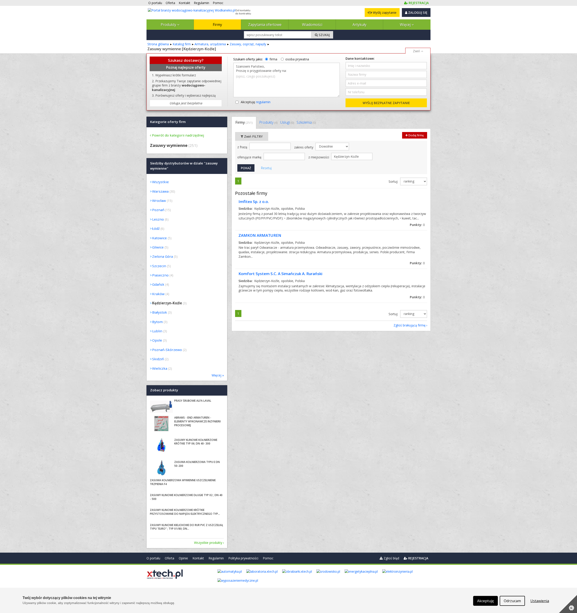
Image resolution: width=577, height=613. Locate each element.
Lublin (157, 331)
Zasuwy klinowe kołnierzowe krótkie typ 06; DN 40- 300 (195, 442)
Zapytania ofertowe (265, 24)
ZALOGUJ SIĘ (417, 12)
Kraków (158, 294)
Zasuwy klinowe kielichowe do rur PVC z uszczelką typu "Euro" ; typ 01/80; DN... (186, 527)
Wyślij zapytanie (384, 12)
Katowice (159, 238)
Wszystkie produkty (208, 542)
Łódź (156, 228)
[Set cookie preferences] (568, 604)
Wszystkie (160, 182)
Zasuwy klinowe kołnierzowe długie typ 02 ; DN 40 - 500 (186, 497)
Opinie (183, 558)
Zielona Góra (162, 256)
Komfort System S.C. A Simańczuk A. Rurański (280, 273)
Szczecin (159, 266)
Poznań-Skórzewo (167, 349)
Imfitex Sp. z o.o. (253, 201)
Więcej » (218, 375)
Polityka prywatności (243, 558)
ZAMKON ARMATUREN (259, 235)
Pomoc (268, 558)
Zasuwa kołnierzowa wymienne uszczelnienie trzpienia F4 (183, 482)
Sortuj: (394, 181)
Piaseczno (160, 275)
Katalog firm (182, 44)
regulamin (263, 102)
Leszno (158, 219)
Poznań (158, 209)
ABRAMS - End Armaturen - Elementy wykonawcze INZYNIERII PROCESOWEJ (197, 421)
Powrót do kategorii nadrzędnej (178, 135)
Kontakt (198, 558)
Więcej (406, 24)
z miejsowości (319, 157)
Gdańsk (158, 284)
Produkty (169, 24)
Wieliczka (159, 368)
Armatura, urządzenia (210, 44)
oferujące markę (249, 157)
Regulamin (216, 558)
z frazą (242, 147)
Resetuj (266, 168)
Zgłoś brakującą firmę (410, 325)
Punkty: (417, 225)
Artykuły (359, 24)
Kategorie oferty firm (168, 121)
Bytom (157, 321)
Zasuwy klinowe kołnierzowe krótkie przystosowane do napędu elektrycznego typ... (185, 512)
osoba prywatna (297, 59)
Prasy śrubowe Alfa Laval (192, 401)
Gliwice (158, 247)
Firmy (217, 24)
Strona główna (158, 44)
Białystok (159, 312)
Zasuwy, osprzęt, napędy (248, 44)
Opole (157, 340)
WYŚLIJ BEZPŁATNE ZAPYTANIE (386, 103)
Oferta (169, 558)
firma (273, 59)
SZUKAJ (324, 35)
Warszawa (160, 191)
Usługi (287, 122)
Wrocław (159, 200)
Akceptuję (255, 102)
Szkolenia (306, 122)
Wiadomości (312, 24)
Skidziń (158, 359)
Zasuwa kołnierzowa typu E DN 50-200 (197, 464)
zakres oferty (304, 147)
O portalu (153, 558)
